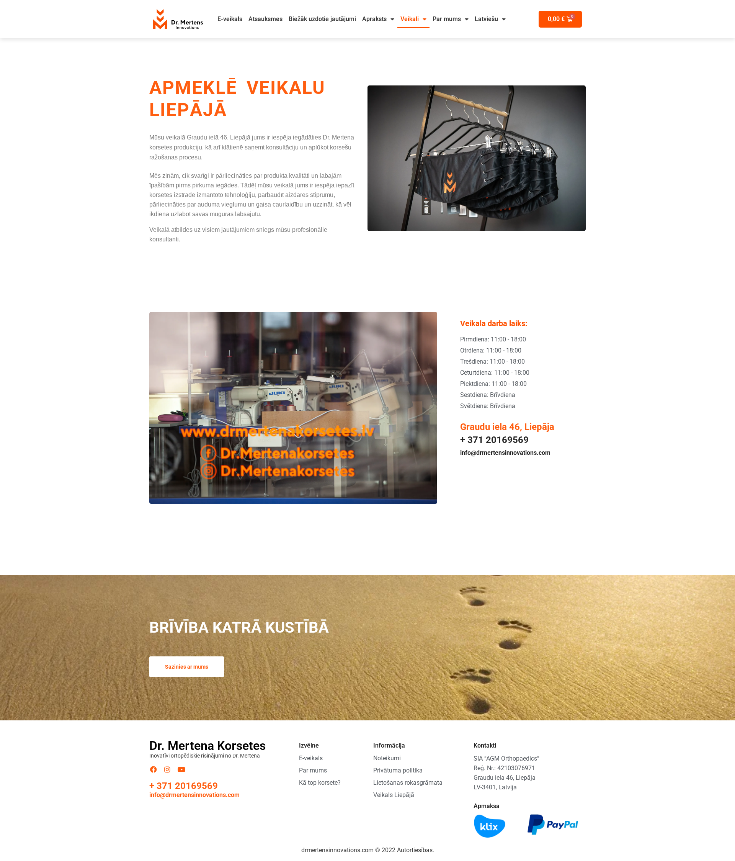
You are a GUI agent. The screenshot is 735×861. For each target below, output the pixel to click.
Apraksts (374, 19)
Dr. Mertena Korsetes (207, 745)
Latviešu (486, 19)
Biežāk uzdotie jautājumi (322, 19)
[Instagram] (167, 769)
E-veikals (229, 19)
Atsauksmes (265, 19)
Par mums (447, 19)
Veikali (409, 19)
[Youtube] (181, 769)
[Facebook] (153, 769)
